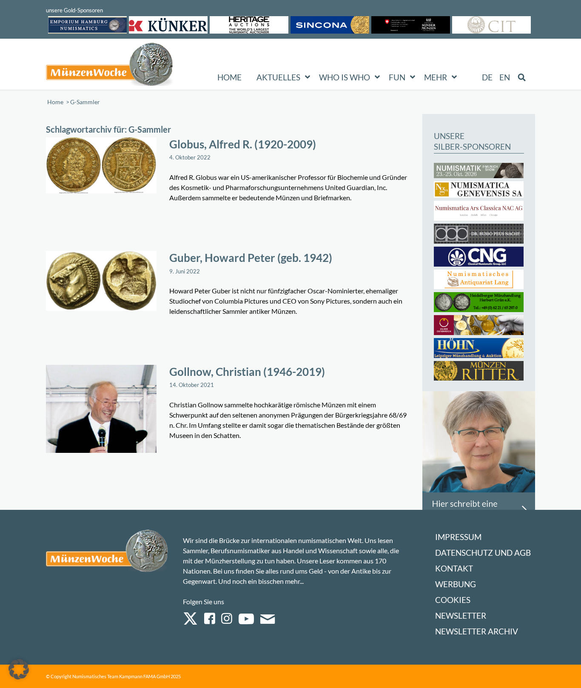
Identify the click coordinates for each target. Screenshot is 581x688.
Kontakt (454, 568)
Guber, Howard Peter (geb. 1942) (250, 257)
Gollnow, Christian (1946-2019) (247, 371)
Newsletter (460, 615)
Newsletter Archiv (476, 631)
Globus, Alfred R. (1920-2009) (242, 144)
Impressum (458, 537)
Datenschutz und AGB (483, 552)
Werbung (455, 584)
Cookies (452, 600)
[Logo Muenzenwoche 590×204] (110, 66)
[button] (18, 669)
